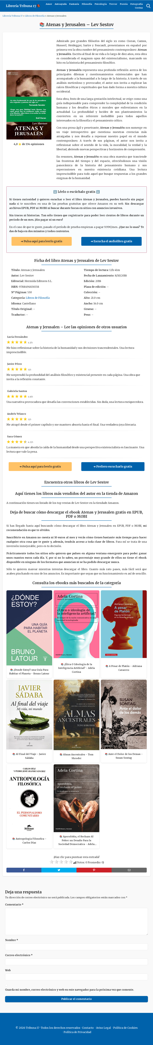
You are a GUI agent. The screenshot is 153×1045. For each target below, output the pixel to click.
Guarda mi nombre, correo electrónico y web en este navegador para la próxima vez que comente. (69, 989)
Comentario (14, 904)
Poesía (124, 4)
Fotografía (136, 4)
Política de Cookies (125, 1027)
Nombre (11, 940)
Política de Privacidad (77, 1032)
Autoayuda (61, 4)
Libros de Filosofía (35, 15)
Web (8, 970)
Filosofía (87, 4)
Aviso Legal (103, 1027)
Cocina (139, 7)
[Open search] (148, 6)
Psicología (101, 4)
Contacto (88, 1027)
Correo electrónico (19, 955)
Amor (49, 4)
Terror (113, 4)
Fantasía (74, 4)
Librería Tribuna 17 (13, 15)
